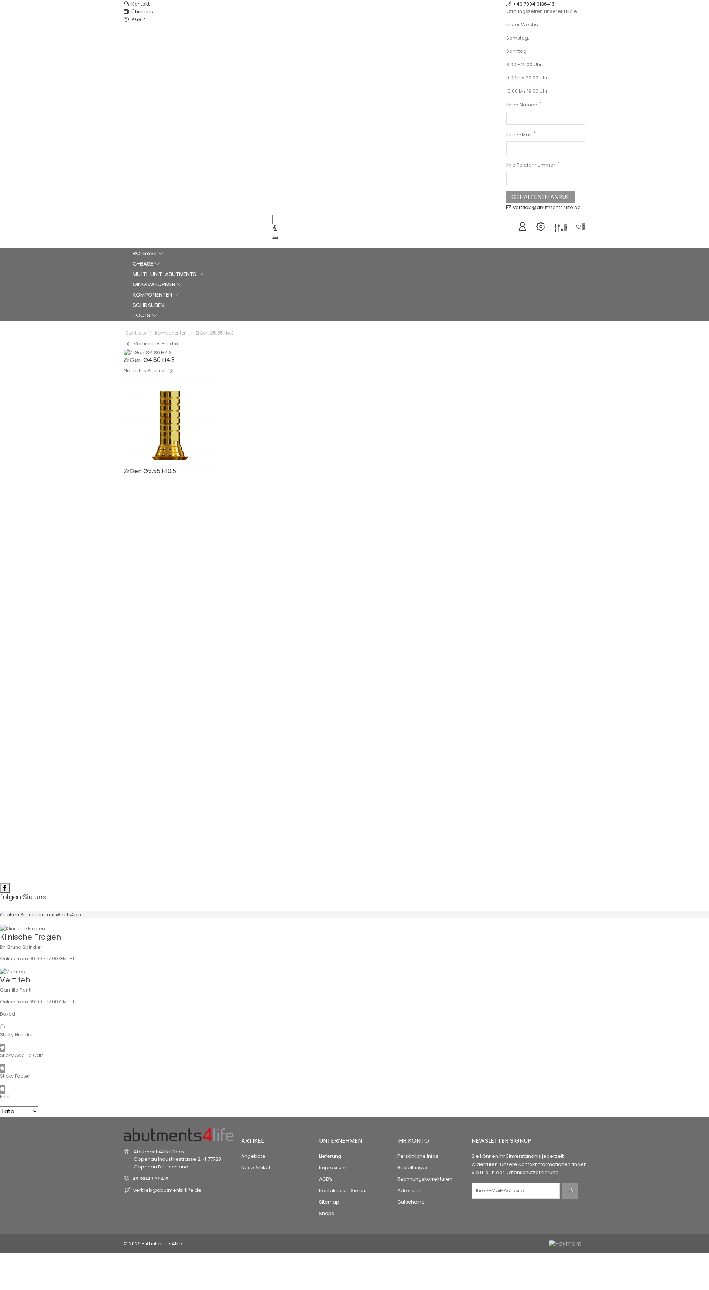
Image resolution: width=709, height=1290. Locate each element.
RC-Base (145, 253)
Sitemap (329, 1201)
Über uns (141, 11)
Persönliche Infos (417, 1156)
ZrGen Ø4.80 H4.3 (297, 810)
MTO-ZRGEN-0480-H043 (303, 821)
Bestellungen (413, 1167)
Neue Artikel (255, 1167)
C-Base (143, 263)
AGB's (326, 1179)
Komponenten (153, 294)
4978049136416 (150, 1178)
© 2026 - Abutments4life (153, 1243)
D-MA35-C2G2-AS (188, 836)
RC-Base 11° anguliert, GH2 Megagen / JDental (412, 822)
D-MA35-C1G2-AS (417, 836)
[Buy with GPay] (410, 593)
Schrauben (148, 305)
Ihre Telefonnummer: (532, 164)
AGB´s (138, 19)
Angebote (253, 1156)
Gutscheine (411, 1201)
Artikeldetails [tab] (354, 620)
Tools (142, 315)
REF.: (371, 509)
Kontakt (140, 3)
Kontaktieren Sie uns (343, 1190)
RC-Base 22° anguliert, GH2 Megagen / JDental (183, 822)
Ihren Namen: (523, 104)
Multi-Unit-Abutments (165, 274)
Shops (326, 1213)
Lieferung (330, 1156)
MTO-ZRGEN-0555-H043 (406, 509)
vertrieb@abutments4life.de (547, 207)
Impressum (332, 1167)
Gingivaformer (155, 284)
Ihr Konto (413, 1140)
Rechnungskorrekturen (424, 1179)
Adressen (409, 1190)
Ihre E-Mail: (520, 134)
